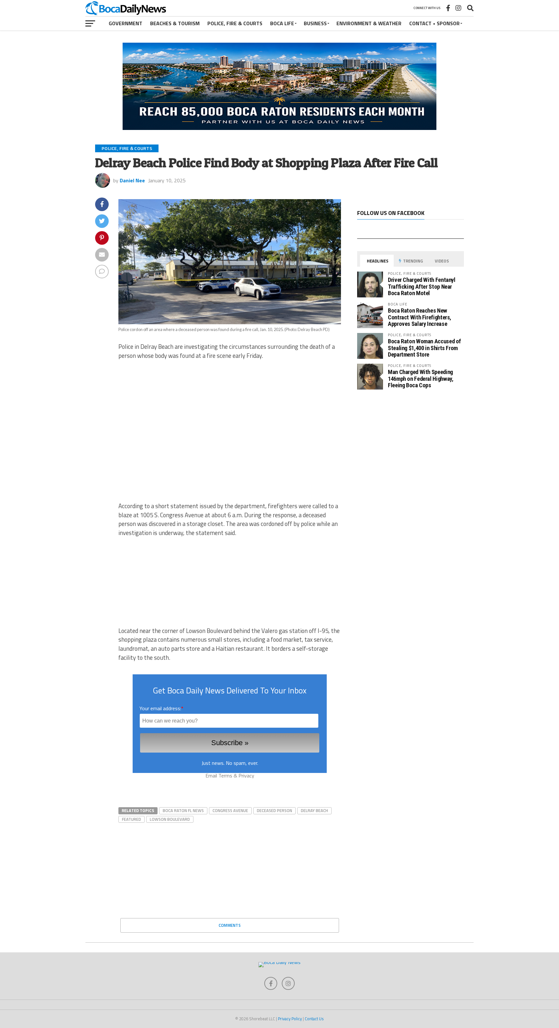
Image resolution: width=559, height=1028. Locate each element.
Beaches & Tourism (175, 23)
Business (315, 23)
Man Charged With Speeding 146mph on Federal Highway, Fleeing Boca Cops (420, 378)
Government (125, 23)
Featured (131, 819)
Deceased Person (274, 810)
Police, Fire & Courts (234, 23)
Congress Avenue (230, 810)
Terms (225, 775)
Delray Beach (314, 810)
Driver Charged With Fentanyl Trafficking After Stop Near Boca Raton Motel (421, 286)
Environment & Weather (368, 23)
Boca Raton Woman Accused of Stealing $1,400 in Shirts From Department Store (424, 348)
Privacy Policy (290, 1018)
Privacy (246, 775)
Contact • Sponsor (434, 23)
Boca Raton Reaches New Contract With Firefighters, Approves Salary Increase (419, 317)
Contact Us (314, 1018)
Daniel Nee (132, 180)
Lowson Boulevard (170, 819)
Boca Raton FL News (183, 810)
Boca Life (282, 23)
